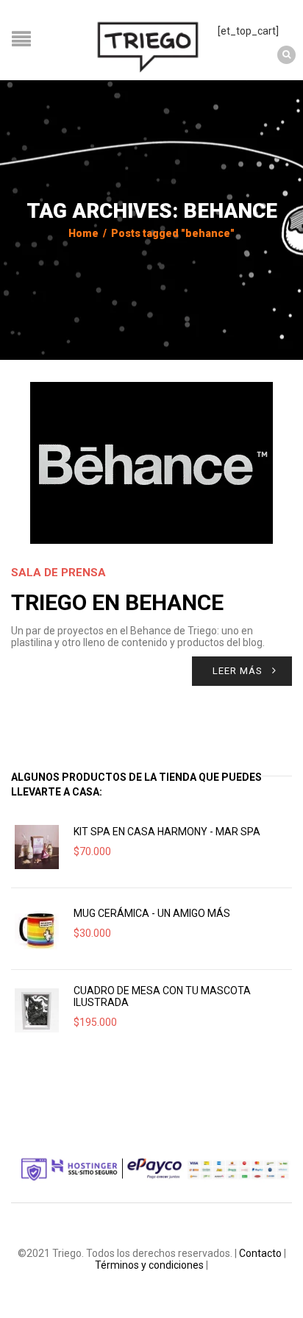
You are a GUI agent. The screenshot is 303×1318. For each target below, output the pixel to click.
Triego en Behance (117, 602)
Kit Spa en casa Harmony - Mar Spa (167, 831)
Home (83, 233)
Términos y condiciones (149, 1265)
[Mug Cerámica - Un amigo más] (37, 928)
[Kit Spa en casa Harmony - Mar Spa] (37, 847)
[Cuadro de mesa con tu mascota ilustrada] (37, 1010)
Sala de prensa (58, 572)
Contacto (260, 1253)
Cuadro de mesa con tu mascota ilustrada (162, 996)
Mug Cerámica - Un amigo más (152, 913)
